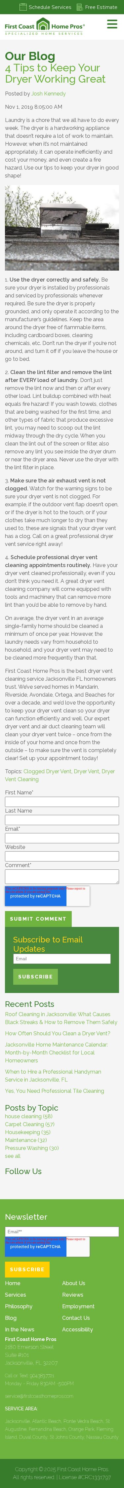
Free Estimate (101, 7)
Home (13, 1283)
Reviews (72, 1295)
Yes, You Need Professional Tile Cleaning (54, 1091)
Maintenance (26, 1140)
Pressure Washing (32, 1148)
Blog (11, 1318)
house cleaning (29, 1116)
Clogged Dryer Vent (47, 771)
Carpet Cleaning (30, 1124)
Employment (78, 1306)
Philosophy (18, 1306)
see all (13, 1156)
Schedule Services (50, 7)
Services (15, 1295)
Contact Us (76, 1318)
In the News (19, 1329)
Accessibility (77, 1329)
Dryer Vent (86, 771)
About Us (73, 1283)
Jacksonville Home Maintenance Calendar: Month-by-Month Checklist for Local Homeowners (56, 1053)
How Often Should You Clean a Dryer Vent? (57, 1033)
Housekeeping (28, 1132)
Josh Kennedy (48, 94)
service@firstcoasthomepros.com (39, 1396)
